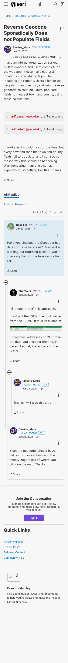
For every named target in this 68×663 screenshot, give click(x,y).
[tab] (12, 194)
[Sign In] (62, 4)
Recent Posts (12, 547)
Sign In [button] (34, 518)
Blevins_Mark (21, 47)
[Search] (55, 4)
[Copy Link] (60, 57)
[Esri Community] (18, 4)
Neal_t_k (21, 224)
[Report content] (62, 28)
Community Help (14, 557)
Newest (20, 204)
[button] (36, 328)
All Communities (13, 541)
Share (9, 180)
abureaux (25, 290)
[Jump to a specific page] (61, 212)
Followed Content (14, 552)
